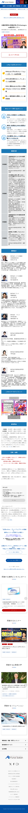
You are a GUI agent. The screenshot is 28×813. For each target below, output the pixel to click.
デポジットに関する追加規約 (14, 776)
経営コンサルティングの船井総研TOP (8, 9)
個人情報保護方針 (14, 781)
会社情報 (4, 748)
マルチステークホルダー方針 (14, 799)
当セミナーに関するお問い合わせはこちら (14, 17)
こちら (9, 446)
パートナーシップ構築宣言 (14, 796)
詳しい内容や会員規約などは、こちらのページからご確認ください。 (14, 535)
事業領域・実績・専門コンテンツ (10, 740)
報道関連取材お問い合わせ (14, 791)
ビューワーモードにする (14, 398)
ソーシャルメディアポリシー (14, 784)
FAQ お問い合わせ (14, 789)
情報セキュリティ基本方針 (14, 786)
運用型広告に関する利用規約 (14, 773)
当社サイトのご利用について (14, 771)
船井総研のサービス (7, 744)
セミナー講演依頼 (14, 794)
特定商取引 (14, 778)
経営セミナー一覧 (21, 9)
